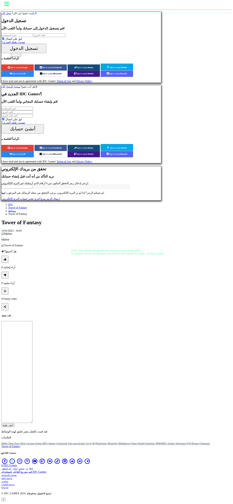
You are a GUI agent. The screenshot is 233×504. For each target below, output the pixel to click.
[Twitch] (42, 461)
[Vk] (49, 461)
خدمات (21, 468)
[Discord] (64, 461)
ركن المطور (7, 468)
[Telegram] (87, 461)
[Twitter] (12, 461)
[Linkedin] (79, 461)
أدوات (15, 468)
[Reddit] (72, 461)
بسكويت (5, 481)
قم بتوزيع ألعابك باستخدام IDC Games (23, 471)
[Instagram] (19, 461)
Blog (31, 468)
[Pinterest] (27, 461)
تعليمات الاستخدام (9, 475)
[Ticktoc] (57, 461)
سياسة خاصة (6, 478)
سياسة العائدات (7, 484)
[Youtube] (34, 461)
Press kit (4, 487)
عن (26, 468)
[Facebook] (4, 461)
